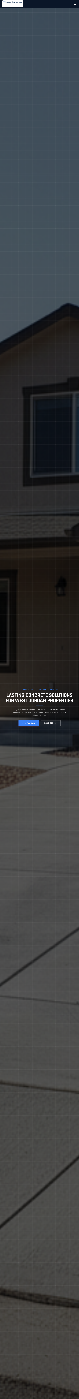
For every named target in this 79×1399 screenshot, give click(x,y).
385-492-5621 (51, 723)
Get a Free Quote (28, 723)
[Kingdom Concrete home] (12, 3)
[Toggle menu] (75, 3)
